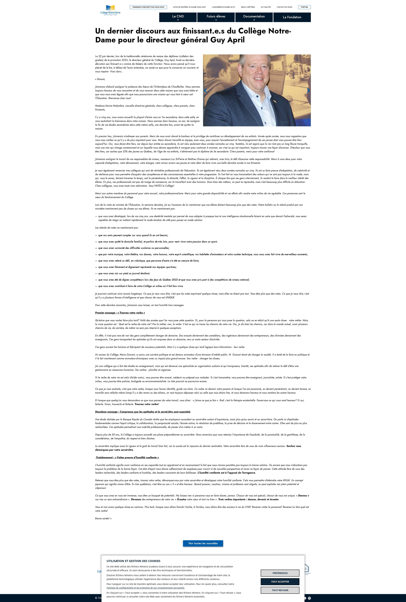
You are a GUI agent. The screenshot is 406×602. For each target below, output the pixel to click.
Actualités (266, 7)
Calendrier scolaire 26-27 (223, 7)
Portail (304, 7)
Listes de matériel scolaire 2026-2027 (189, 7)
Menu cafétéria (248, 7)
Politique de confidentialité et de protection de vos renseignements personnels (145, 587)
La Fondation (292, 17)
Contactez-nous (284, 7)
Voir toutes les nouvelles (203, 543)
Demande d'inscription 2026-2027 (148, 7)
